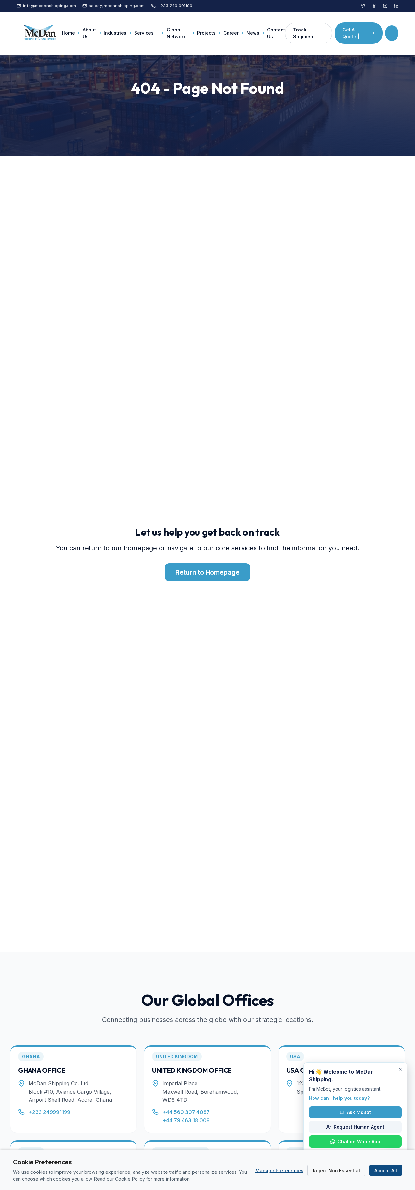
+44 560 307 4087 (186, 1112)
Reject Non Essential (336, 1170)
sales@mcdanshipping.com (117, 5)
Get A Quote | (350, 33)
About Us (89, 33)
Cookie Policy (130, 1179)
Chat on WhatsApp (359, 1141)
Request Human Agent (359, 1127)
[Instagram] (385, 6)
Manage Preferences (279, 1170)
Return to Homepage (207, 572)
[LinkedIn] (396, 6)
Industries (115, 33)
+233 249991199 (49, 1112)
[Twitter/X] (363, 6)
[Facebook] (374, 6)
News (252, 33)
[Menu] (391, 33)
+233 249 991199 (175, 5)
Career (231, 33)
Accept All (385, 1170)
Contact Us (276, 33)
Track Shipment (304, 33)
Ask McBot (359, 1112)
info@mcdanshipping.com (49, 5)
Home (68, 33)
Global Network (176, 33)
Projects (206, 33)
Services (144, 33)
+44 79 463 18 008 (186, 1120)
